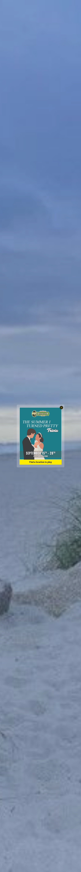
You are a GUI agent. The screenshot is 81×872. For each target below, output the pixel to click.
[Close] (61, 407)
